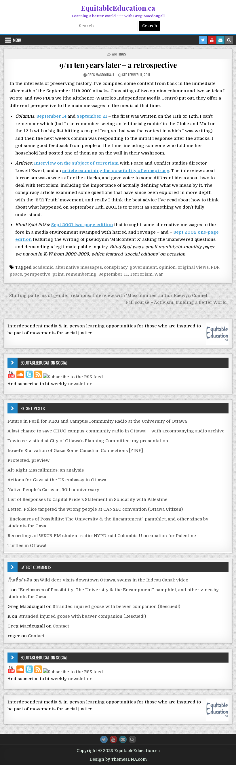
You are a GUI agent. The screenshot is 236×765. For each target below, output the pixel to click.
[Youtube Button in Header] (212, 40)
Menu (17, 40)
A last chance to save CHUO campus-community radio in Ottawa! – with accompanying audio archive (115, 431)
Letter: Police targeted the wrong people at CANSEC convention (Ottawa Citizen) (95, 509)
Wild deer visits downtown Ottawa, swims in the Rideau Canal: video (114, 580)
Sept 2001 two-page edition (82, 224)
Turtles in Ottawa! (26, 545)
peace (15, 274)
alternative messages (78, 267)
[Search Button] (132, 739)
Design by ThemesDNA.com (118, 759)
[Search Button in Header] (229, 40)
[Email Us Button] (123, 739)
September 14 (51, 116)
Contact (61, 626)
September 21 (92, 116)
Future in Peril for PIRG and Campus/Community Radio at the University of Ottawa (97, 421)
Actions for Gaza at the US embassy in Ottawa (56, 479)
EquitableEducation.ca (118, 7)
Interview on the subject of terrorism (77, 163)
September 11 (113, 274)
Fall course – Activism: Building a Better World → (178, 302)
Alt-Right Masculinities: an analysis (45, 470)
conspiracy (115, 267)
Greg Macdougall (101, 74)
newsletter (80, 383)
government (143, 267)
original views (193, 267)
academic (43, 267)
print (58, 274)
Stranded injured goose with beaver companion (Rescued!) (116, 606)
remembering (81, 274)
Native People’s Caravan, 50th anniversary (53, 489)
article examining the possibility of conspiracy (115, 170)
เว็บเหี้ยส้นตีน (19, 580)
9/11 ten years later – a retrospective (118, 65)
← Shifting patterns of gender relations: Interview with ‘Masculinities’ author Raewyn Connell (106, 295)
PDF (215, 267)
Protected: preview (28, 460)
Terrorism (141, 274)
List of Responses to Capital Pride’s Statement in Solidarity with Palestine (87, 499)
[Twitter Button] (104, 739)
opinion (167, 267)
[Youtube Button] (113, 739)
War (158, 274)
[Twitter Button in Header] (203, 40)
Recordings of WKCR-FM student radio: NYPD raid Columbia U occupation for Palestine (101, 535)
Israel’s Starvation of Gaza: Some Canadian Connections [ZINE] (75, 450)
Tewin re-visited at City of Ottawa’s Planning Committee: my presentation (87, 440)
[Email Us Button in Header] (220, 40)
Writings (119, 53)
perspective (37, 274)
